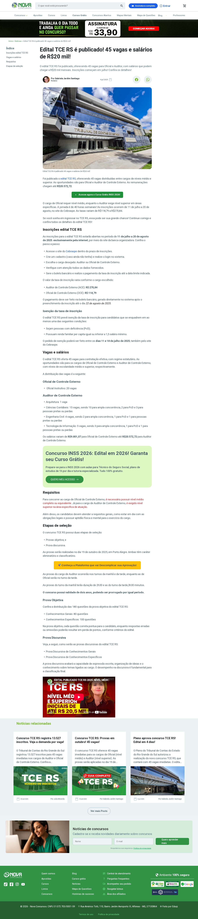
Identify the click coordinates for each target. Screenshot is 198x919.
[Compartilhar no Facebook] (137, 80)
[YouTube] (23, 884)
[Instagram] (17, 884)
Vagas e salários (13, 57)
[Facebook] (11, 884)
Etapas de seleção (14, 66)
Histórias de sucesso (83, 894)
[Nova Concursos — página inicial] (22, 5)
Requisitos (11, 61)
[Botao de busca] (121, 5)
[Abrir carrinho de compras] (184, 5)
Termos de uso (86, 914)
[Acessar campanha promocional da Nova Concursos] (99, 28)
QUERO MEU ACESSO (63, 479)
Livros (64, 15)
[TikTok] (5, 884)
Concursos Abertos (101, 15)
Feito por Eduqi (170, 906)
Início (11, 41)
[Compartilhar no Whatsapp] (148, 80)
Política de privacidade (142, 848)
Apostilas (37, 15)
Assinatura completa (145, 6)
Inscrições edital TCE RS (17, 53)
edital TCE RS (68, 178)
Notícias (18, 41)
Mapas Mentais (124, 15)
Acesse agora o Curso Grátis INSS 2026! (99, 194)
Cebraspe (71, 251)
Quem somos (48, 873)
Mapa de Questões (146, 15)
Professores (179, 15)
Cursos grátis (79, 878)
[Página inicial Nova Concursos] (13, 875)
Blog (74, 873)
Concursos (19, 15)
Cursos (51, 15)
